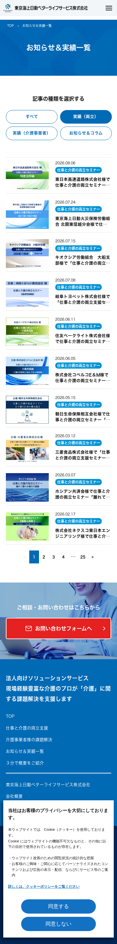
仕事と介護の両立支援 (27, 728)
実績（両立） (85, 117)
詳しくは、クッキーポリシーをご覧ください (44, 886)
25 (82, 557)
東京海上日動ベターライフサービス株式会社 (48, 785)
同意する (58, 906)
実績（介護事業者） (32, 133)
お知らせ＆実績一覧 (25, 751)
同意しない (59, 924)
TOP (10, 25)
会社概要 (14, 796)
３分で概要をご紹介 (25, 763)
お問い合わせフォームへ (63, 628)
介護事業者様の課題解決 (29, 740)
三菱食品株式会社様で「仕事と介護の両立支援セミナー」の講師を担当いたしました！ (82, 458)
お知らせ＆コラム (86, 133)
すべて (32, 117)
